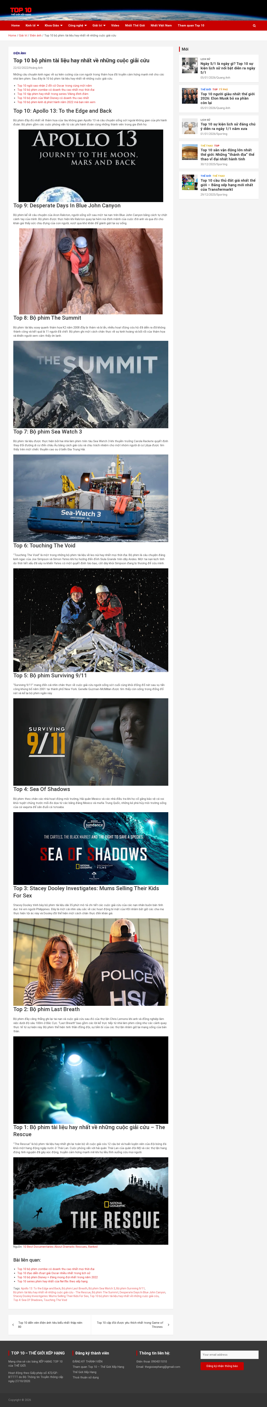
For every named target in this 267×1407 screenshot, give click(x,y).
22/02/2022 (20, 67)
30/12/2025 (208, 164)
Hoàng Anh (36, 67)
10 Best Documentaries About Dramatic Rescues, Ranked (60, 1246)
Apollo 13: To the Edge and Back (41, 1288)
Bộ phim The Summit (105, 1292)
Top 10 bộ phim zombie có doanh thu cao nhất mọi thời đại (56, 90)
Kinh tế (31, 25)
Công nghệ (75, 25)
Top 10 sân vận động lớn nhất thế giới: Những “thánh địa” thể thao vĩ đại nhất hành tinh (227, 154)
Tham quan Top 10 (191, 25)
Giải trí (97, 25)
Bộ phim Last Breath (74, 1288)
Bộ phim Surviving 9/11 (130, 1288)
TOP (215, 89)
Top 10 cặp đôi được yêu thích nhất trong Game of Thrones (130, 1325)
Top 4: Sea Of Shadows (27, 1300)
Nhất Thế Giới (135, 25)
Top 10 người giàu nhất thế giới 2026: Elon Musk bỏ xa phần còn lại (228, 98)
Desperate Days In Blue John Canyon (142, 1292)
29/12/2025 (208, 194)
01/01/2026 (208, 133)
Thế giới (206, 89)
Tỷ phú (223, 89)
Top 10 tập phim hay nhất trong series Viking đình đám (52, 94)
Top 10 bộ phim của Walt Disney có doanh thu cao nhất (53, 98)
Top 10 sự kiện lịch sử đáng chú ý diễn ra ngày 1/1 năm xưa (228, 126)
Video (115, 25)
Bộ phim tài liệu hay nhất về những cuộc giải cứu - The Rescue (52, 1292)
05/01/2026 (208, 77)
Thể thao (207, 145)
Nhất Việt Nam (161, 25)
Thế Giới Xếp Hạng (84, 1372)
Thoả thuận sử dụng (86, 1377)
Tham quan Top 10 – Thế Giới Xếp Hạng (98, 1367)
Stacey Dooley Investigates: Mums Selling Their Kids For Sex (51, 1296)
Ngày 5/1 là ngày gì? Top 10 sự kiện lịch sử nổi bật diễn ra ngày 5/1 (228, 68)
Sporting (222, 133)
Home (15, 25)
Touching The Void (55, 1300)
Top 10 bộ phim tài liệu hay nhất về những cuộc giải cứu (124, 1296)
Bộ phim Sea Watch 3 (102, 1288)
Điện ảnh (19, 53)
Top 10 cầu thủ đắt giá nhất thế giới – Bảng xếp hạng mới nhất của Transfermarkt (228, 185)
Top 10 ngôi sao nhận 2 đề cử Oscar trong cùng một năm (54, 85)
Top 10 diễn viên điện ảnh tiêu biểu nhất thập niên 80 (50, 1325)
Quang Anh (223, 77)
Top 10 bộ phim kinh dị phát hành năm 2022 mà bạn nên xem (56, 102)
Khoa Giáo (52, 25)
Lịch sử (205, 59)
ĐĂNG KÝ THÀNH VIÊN (87, 1361)
